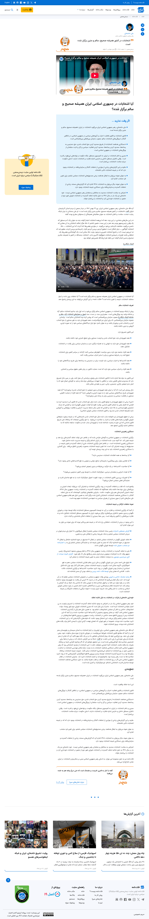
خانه (132, 9)
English (7, 2)
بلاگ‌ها (72, 895)
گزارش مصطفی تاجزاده (121, 531)
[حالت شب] (17, 9)
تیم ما (100, 902)
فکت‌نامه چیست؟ (138, 2)
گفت (127, 211)
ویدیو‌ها (108, 9)
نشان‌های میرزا (97, 899)
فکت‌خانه (125, 9)
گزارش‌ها (90, 9)
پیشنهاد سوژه (70, 902)
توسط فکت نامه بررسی (100, 571)
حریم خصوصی (139, 914)
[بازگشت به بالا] (8, 880)
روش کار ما (126, 2)
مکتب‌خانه (99, 9)
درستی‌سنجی (124, 16)
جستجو (72, 899)
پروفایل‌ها (116, 9)
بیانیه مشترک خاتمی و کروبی (119, 577)
